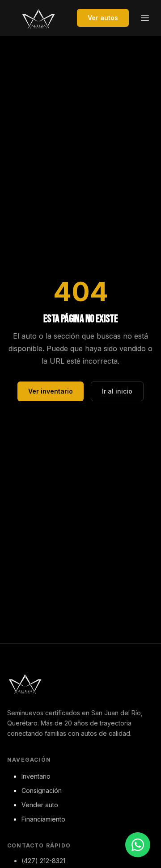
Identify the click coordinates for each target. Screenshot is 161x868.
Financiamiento (43, 819)
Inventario (36, 776)
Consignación (41, 790)
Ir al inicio (117, 391)
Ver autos (103, 17)
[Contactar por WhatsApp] (137, 844)
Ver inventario (50, 391)
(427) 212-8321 (43, 860)
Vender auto (39, 805)
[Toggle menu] (145, 18)
